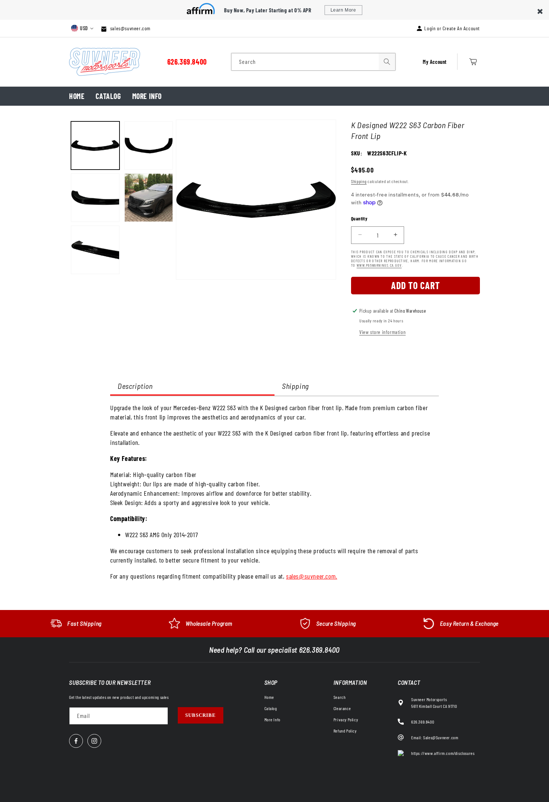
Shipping (359, 181)
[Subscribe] (200, 715)
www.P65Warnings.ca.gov (379, 265)
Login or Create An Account (452, 28)
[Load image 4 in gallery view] (148, 145)
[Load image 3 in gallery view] (95, 250)
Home (76, 96)
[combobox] (313, 61)
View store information (382, 332)
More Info (147, 96)
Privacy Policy (346, 719)
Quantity (359, 218)
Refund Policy (345, 730)
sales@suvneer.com (130, 28)
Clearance (342, 708)
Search (340, 697)
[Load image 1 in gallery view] (95, 145)
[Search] (387, 61)
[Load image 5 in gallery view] (148, 197)
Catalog (108, 96)
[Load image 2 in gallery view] (95, 197)
